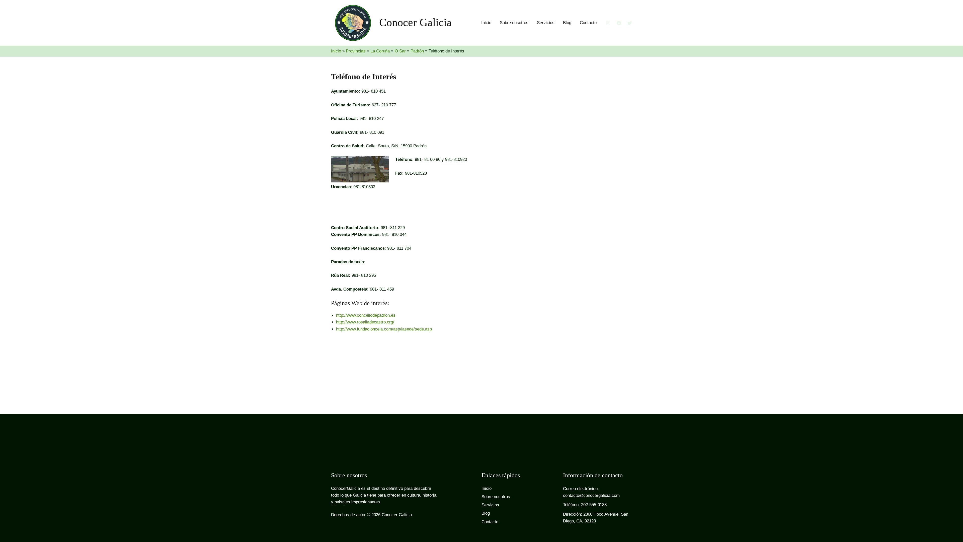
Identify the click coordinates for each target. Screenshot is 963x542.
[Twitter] (629, 23)
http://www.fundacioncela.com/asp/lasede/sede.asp (384, 329)
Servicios (545, 22)
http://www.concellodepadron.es (365, 315)
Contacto (588, 22)
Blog (567, 22)
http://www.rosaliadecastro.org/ (365, 322)
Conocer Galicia (415, 22)
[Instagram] (608, 23)
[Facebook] (619, 23)
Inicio (486, 22)
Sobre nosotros (514, 22)
